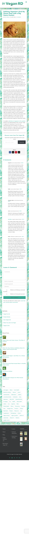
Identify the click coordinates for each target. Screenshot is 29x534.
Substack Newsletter (14, 432)
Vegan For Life (7, 314)
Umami (19, 413)
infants (4, 404)
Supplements (6, 413)
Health (13, 401)
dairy (20, 397)
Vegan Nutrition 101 (5, 439)
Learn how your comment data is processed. (14, 301)
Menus (12, 406)
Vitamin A (22, 415)
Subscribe (21, 142)
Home (4, 429)
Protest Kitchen (7, 317)
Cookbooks (15, 397)
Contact (13, 429)
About (4, 432)
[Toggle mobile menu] (26, 2)
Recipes (11, 411)
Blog (4, 434)
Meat (18, 404)
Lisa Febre (10, 219)
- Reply (22, 162)
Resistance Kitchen (7, 371)
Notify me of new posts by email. (17, 294)
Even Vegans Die (7, 320)
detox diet (12, 399)
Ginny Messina (7, 17)
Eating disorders (19, 399)
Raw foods (5, 411)
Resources (16, 411)
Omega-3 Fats (10, 408)
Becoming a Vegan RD (5, 444)
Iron (9, 404)
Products (16, 408)
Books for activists (7, 392)
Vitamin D (12, 418)
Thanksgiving (13, 413)
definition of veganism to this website (17, 121)
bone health (16, 390)
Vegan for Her (7, 325)
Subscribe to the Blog (14, 436)
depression (5, 399)
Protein (21, 408)
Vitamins (17, 418)
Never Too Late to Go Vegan (10, 323)
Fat (10, 401)
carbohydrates (6, 394)
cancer (19, 392)
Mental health (6, 406)
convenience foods (7, 397)
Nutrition (23, 406)
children (19, 394)
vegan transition (14, 415)
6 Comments (18, 17)
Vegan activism (6, 415)
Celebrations (13, 394)
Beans (11, 390)
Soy (21, 411)
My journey (17, 406)
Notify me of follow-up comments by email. (14, 290)
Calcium (14, 392)
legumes (13, 404)
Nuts (4, 408)
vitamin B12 (5, 418)
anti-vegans (5, 390)
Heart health (19, 401)
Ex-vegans (5, 401)
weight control (6, 420)
